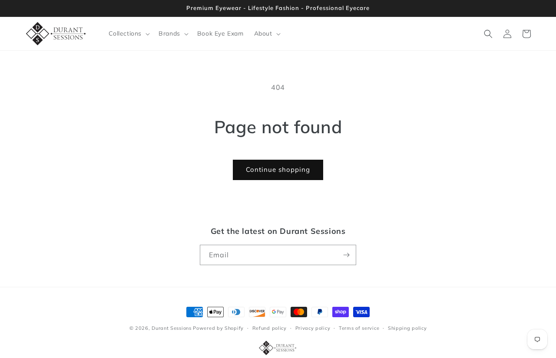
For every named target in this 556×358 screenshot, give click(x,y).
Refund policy (269, 328)
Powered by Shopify (218, 328)
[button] (128, 33)
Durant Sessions (172, 328)
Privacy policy (313, 328)
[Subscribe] (346, 255)
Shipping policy (407, 328)
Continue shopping (278, 169)
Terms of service (359, 328)
